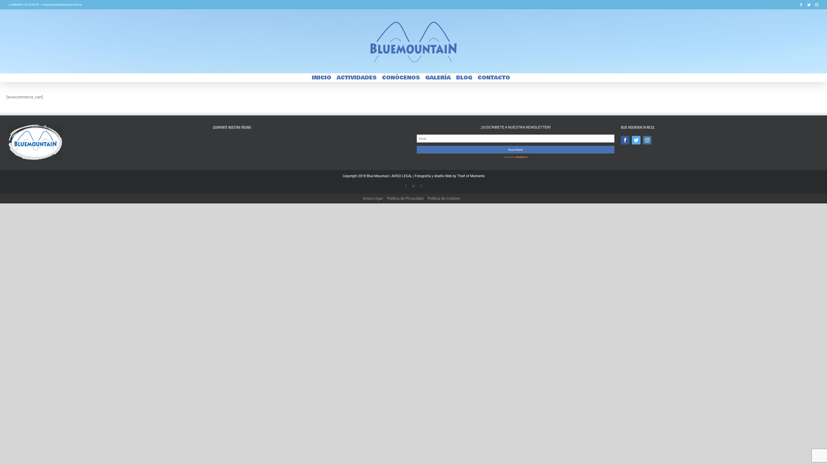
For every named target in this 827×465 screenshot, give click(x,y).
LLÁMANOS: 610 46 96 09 (24, 4)
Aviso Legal (373, 198)
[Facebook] (625, 140)
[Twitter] (636, 140)
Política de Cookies (444, 198)
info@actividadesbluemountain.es (62, 4)
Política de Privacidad (405, 198)
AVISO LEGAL (402, 176)
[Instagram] (647, 140)
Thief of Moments (471, 176)
